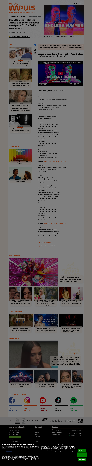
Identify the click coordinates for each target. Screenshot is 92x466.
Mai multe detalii (9, 451)
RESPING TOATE (82, 459)
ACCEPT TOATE (82, 450)
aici (20, 458)
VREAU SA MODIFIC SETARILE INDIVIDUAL (82, 454)
